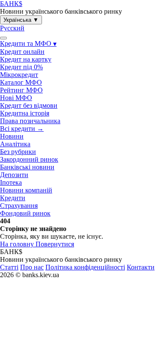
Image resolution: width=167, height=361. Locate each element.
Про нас (32, 267)
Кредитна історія (24, 113)
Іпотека (11, 182)
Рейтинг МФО (21, 90)
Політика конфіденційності (85, 267)
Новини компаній (26, 190)
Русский (12, 28)
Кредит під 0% (21, 67)
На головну (18, 244)
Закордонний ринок (29, 159)
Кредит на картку (25, 59)
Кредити (12, 197)
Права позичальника (30, 120)
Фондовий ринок (25, 213)
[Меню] (3, 38)
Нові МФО (16, 97)
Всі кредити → (22, 128)
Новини (12, 136)
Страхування (19, 205)
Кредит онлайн (22, 51)
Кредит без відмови (28, 105)
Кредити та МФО (28, 43)
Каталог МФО (21, 82)
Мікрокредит (19, 74)
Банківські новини (27, 167)
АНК (11, 3)
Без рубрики (18, 151)
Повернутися (55, 244)
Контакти (141, 267)
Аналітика (15, 144)
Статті (9, 267)
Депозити (14, 174)
